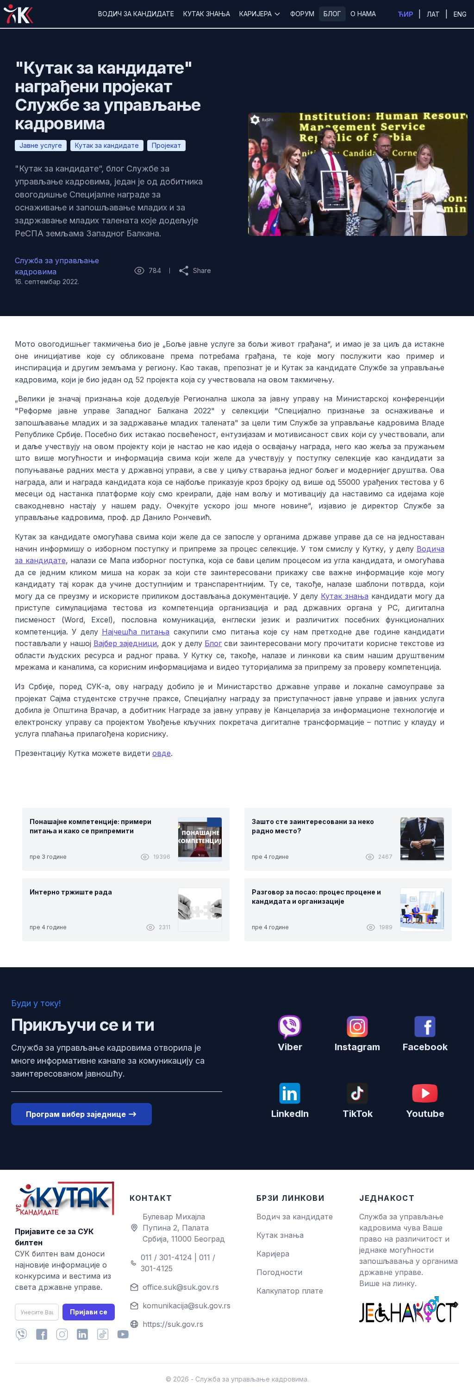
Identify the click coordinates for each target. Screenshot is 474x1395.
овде (161, 753)
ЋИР (406, 14)
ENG (460, 14)
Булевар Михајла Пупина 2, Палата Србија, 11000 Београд (184, 1227)
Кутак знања (344, 596)
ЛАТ (434, 14)
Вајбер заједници (125, 643)
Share (194, 271)
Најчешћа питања (135, 631)
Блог (213, 643)
